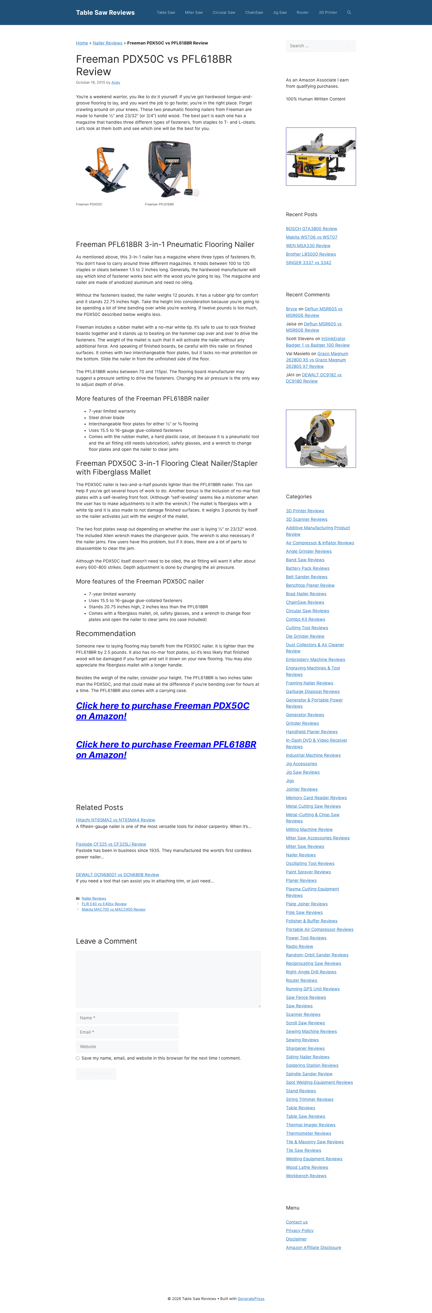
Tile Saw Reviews (303, 1150)
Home (82, 42)
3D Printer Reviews (305, 510)
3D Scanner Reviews (307, 519)
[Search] (349, 46)
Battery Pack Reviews (308, 568)
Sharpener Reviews (305, 1048)
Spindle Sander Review (309, 1073)
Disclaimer (296, 1239)
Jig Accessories (301, 763)
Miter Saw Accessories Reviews (318, 837)
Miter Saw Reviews (305, 846)
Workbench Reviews (306, 1175)
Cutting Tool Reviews (307, 627)
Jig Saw (280, 12)
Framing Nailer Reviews (309, 682)
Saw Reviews (299, 1005)
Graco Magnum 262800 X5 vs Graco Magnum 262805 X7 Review (317, 360)
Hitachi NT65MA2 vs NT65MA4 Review (115, 819)
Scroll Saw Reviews (305, 1022)
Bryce (291, 308)
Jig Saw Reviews (303, 772)
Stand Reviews (301, 1090)
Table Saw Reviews (105, 12)
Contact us (297, 1222)
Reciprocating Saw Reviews (313, 963)
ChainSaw (254, 12)
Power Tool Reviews (306, 937)
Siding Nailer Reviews (308, 1056)
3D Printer (328, 12)
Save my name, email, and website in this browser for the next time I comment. (161, 1058)
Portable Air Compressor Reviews (320, 929)
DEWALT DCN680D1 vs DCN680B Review (117, 874)
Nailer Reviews (107, 42)
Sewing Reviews (302, 1039)
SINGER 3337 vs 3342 (308, 262)
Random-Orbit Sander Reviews (317, 954)
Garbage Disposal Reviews (313, 691)
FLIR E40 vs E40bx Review (104, 904)
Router (303, 12)
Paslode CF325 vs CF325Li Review (111, 844)
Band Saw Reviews (305, 559)
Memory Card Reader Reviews (316, 797)
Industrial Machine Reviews (313, 755)
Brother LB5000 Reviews (311, 254)
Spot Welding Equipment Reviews (319, 1082)
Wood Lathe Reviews (307, 1167)
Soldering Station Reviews (312, 1065)
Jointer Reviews (302, 789)
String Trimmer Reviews (310, 1099)
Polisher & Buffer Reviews (312, 920)
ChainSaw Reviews (305, 602)
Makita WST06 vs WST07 (312, 237)
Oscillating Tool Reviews (310, 863)
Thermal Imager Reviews (311, 1124)
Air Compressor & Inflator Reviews (320, 542)
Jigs (290, 780)
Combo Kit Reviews (305, 619)
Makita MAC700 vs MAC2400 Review (114, 909)
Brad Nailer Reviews (306, 593)
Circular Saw (224, 12)
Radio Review (299, 946)
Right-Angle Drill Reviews (311, 971)
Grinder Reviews (302, 723)
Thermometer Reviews (308, 1133)
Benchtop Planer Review (310, 585)
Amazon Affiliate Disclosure (313, 1247)
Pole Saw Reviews (304, 912)
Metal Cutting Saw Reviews (313, 806)
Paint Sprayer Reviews (308, 871)
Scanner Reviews (303, 1014)
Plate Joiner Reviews (307, 903)
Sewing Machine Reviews (311, 1031)
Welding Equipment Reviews (314, 1158)
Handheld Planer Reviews (312, 731)
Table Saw (166, 12)
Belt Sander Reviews (307, 576)
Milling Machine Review (309, 829)
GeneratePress (251, 1298)
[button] (349, 12)
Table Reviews (300, 1107)
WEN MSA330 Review (308, 245)
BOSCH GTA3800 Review (311, 228)
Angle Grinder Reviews (309, 551)
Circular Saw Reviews (307, 610)
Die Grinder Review (305, 636)
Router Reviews (301, 980)
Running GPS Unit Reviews (313, 988)
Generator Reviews (305, 714)
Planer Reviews (301, 880)
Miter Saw (194, 12)
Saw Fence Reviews (306, 997)
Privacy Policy (300, 1230)
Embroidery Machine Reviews (315, 659)
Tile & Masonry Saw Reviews (315, 1141)
